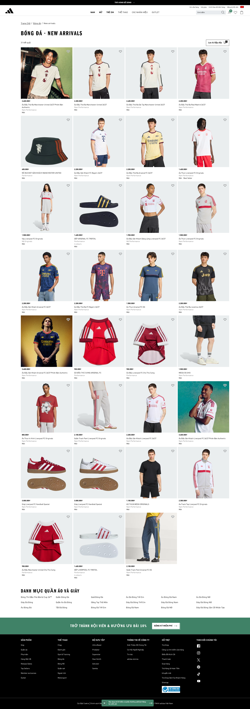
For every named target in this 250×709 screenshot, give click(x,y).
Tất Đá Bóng (61, 608)
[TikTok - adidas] (212, 674)
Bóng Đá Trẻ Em (98, 608)
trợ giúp (204, 7)
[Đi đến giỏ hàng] (242, 12)
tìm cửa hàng (194, 7)
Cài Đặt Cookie (83, 703)
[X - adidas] (212, 660)
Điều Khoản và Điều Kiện (117, 703)
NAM (92, 12)
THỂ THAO (123, 12)
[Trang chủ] (9, 11)
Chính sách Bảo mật (98, 703)
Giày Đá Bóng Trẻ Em (135, 602)
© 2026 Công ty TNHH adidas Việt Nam (157, 703)
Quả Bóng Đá (97, 597)
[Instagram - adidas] (212, 653)
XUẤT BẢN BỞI (135, 703)
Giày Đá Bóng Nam (169, 602)
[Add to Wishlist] (68, 51)
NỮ (100, 12)
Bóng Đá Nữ (166, 608)
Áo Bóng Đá (26, 608)
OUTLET (155, 12)
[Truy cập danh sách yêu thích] (235, 12)
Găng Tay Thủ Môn (99, 602)
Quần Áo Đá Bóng (64, 602)
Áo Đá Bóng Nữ (203, 597)
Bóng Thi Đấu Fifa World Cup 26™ (36, 597)
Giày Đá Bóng (27, 602)
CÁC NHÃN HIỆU (140, 12)
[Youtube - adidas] (212, 681)
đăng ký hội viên (232, 7)
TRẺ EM (110, 12)
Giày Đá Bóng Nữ (204, 602)
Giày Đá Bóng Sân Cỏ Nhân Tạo (210, 608)
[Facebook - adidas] (212, 646)
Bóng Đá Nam (132, 608)
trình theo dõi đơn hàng (217, 7)
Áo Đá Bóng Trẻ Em (135, 597)
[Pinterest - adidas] (212, 667)
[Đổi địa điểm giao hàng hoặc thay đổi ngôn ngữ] (242, 7)
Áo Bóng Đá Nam (169, 597)
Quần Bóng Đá (62, 597)
